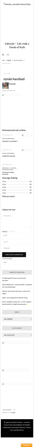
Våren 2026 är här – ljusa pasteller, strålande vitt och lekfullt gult (17, 286)
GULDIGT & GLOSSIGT (9, 141)
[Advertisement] (17, 24)
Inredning (5, 168)
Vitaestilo (12, 84)
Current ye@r (7, 258)
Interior (13, 168)
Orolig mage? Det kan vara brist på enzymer (14, 279)
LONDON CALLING (8, 156)
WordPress (20, 430)
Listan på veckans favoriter (8, 173)
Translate (13, 412)
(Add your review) (8, 196)
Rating (5, 231)
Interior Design (7, 169)
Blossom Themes (25, 427)
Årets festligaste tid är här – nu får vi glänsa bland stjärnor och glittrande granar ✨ (16, 303)
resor (9, 60)
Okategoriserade (8, 138)
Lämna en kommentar (8, 90)
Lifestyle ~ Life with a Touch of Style (17, 45)
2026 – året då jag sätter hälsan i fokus (15, 297)
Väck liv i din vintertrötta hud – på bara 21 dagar (16, 292)
